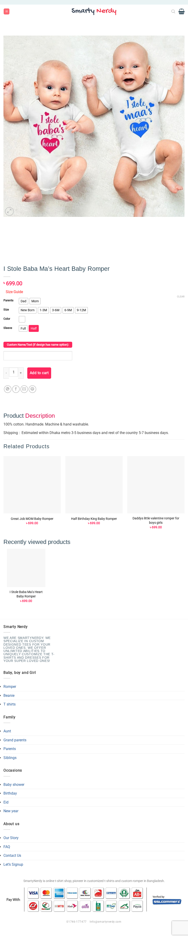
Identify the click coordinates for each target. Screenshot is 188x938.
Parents (8, 300)
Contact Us (12, 855)
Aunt (7, 731)
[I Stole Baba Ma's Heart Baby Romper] (26, 568)
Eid (5, 802)
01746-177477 (76, 921)
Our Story (11, 838)
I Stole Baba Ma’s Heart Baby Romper (26, 594)
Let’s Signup (13, 864)
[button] (6, 11)
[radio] (23, 301)
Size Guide (14, 292)
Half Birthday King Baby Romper (94, 519)
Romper (9, 686)
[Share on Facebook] (16, 389)
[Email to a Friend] (24, 389)
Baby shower (13, 784)
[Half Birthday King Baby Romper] (94, 484)
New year (10, 811)
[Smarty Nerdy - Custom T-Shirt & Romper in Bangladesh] (94, 11)
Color (6, 318)
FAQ (6, 847)
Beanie (8, 695)
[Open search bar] (173, 11)
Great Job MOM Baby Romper (32, 519)
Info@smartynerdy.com (105, 921)
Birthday (10, 793)
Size (6, 309)
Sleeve (7, 328)
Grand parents (14, 740)
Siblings (10, 758)
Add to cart (39, 373)
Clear (181, 296)
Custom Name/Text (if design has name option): (38, 344)
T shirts (9, 704)
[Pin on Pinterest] (32, 389)
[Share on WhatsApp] (7, 389)
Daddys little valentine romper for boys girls (156, 520)
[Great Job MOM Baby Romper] (32, 484)
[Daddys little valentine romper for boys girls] (156, 484)
